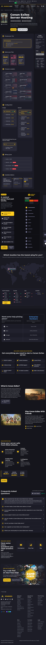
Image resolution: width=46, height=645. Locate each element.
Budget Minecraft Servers (20, 609)
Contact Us (19, 626)
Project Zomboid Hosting (31, 611)
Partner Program (20, 629)
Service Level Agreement (40, 625)
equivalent (16, 43)
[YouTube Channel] (5, 599)
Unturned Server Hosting (31, 613)
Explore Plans (13, 29)
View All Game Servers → (30, 616)
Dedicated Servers (40, 603)
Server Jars (30, 627)
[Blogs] (41, 6)
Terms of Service (41, 621)
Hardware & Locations (19, 633)
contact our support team (6, 556)
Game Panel (30, 623)
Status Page (30, 629)
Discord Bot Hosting (40, 598)
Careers (18, 623)
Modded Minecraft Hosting (19, 603)
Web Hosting (40, 604)
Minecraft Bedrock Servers (20, 606)
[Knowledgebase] (43, 6)
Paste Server (30, 626)
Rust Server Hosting (30, 599)
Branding (19, 624)
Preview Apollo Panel (4, 247)
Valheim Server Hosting (30, 605)
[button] (7, 214)
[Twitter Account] (3, 599)
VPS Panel (29, 624)
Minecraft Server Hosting (20, 599)
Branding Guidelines (40, 628)
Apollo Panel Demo (11, 247)
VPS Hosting (40, 600)
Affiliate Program (20, 627)
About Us (19, 621)
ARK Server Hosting (30, 602)
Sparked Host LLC (10, 640)
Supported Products (16, 579)
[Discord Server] (1, 599)
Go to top (4, 591)
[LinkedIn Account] (12, 599)
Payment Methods (19, 636)
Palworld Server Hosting (31, 608)
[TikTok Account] (7, 599)
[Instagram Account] (10, 599)
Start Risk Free (7, 579)
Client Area (30, 621)
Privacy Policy (40, 623)
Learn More (4, 480)
